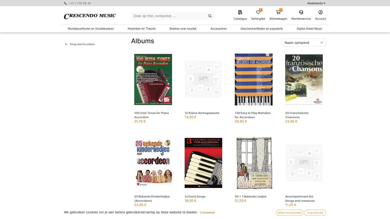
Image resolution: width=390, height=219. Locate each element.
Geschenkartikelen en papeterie (261, 28)
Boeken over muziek (183, 28)
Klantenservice (301, 18)
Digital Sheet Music (309, 28)
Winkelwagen (278, 15)
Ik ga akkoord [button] (315, 212)
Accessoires (218, 28)
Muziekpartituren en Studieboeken (91, 28)
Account (320, 18)
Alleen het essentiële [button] (289, 212)
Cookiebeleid (207, 212)
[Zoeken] (210, 16)
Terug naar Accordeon (82, 44)
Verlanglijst (258, 15)
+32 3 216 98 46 (79, 3)
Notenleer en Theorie (142, 28)
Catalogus (240, 18)
